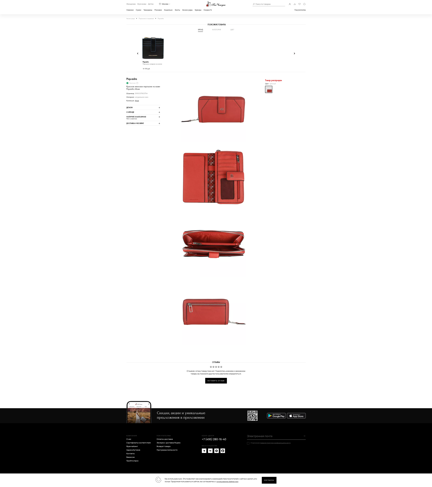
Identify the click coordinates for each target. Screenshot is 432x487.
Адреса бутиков (133, 450)
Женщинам (131, 4)
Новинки (130, 10)
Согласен (269, 480)
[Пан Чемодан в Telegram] (204, 450)
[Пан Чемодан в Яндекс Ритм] (222, 450)
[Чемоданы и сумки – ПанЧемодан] (216, 4)
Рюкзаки (158, 10)
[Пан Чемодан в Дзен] (216, 450)
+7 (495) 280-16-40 (214, 439)
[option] (153, 53)
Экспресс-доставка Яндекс (169, 442)
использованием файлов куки (227, 482)
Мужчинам (141, 4)
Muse (137, 101)
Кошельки (168, 10)
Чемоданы (147, 10)
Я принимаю (271, 443)
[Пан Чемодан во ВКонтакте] (210, 450)
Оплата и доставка (165, 439)
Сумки (138, 10)
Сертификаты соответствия (138, 442)
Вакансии (130, 457)
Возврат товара (163, 446)
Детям (150, 4)
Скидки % (208, 10)
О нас (128, 439)
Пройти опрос (132, 460)
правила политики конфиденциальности (275, 443)
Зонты (177, 10)
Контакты (130, 453)
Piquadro (161, 19)
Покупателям (300, 10)
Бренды (198, 10)
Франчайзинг (132, 446)
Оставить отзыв (215, 381)
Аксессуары (187, 10)
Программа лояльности (167, 450)
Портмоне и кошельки (146, 19)
